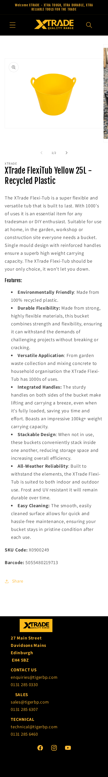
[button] (13, 25)
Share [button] (17, 581)
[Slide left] (41, 153)
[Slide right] (66, 153)
